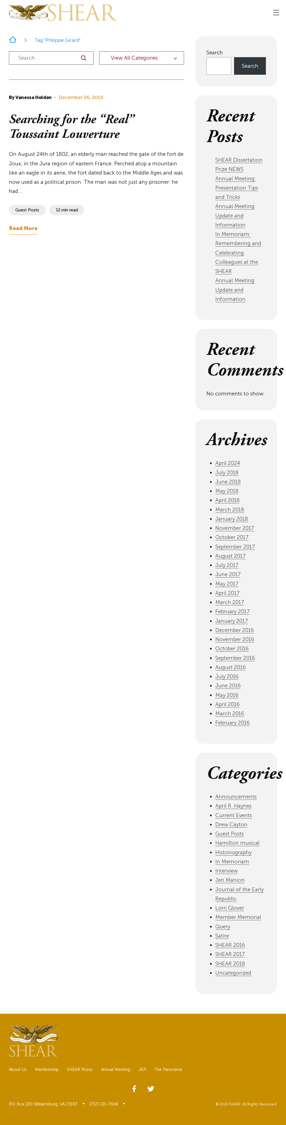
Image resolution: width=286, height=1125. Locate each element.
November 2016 (234, 639)
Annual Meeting (115, 1069)
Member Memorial (238, 917)
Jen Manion (230, 880)
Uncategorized (233, 973)
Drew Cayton (231, 824)
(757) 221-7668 (104, 1104)
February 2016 (232, 723)
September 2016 (235, 658)
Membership (47, 1069)
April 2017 (227, 593)
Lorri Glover (229, 908)
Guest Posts (229, 834)
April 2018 (227, 500)
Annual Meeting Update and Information (234, 215)
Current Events (233, 815)
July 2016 (227, 676)
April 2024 (227, 463)
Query (222, 926)
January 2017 (231, 621)
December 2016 (234, 630)
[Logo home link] (63, 12)
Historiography (233, 852)
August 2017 (230, 556)
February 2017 (232, 611)
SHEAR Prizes (80, 1069)
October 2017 (232, 537)
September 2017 (235, 547)
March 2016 (229, 713)
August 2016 (230, 667)
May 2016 (227, 695)
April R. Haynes (233, 806)
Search (214, 52)
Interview (226, 871)
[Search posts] (83, 58)
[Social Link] (134, 1087)
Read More (23, 228)
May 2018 (227, 491)
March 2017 (229, 602)
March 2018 (229, 509)
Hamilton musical (237, 843)
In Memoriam (232, 861)
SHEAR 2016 (230, 945)
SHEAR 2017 (230, 954)
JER (142, 1069)
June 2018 (228, 482)
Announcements (236, 796)
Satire (222, 936)
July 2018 (227, 472)
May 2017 (227, 584)
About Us (18, 1069)
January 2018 (231, 519)
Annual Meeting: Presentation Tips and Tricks (236, 188)
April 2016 (227, 704)
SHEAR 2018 (230, 963)
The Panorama (168, 1069)
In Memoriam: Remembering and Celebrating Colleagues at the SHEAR (238, 252)
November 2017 (234, 528)
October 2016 (232, 648)
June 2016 (228, 685)
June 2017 (228, 574)
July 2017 (227, 565)
